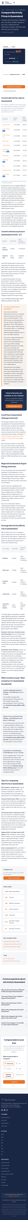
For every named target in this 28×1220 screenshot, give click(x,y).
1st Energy (5, 159)
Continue (14, 1082)
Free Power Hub (5, 1165)
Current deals (4, 1168)
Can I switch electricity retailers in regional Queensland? (12, 997)
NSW (2, 1134)
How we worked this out (10, 91)
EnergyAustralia (6, 170)
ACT (2, 1151)
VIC (2, 1140)
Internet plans (5, 1123)
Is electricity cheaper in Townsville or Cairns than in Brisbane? (12, 1023)
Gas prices (4, 1120)
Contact (3, 1182)
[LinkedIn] (4, 1110)
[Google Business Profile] (7, 1110)
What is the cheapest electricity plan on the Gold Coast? (11, 1017)
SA (2, 1145)
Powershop (5, 155)
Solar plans (4, 1126)
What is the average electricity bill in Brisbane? (12, 1010)
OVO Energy (5, 174)
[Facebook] (2, 1110)
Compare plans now (14, 406)
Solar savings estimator (7, 1174)
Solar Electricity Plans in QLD (11, 947)
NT (2, 1154)
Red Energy (5, 141)
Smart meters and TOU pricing (11, 961)
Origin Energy (6, 145)
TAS (2, 1148)
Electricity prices (5, 1117)
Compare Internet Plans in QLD (12, 944)
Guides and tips (5, 1162)
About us (3, 1177)
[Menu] (14, 2)
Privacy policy (4, 1185)
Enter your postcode (14, 878)
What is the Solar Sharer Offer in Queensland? (11, 1004)
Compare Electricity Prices (12, 10)
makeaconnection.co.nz (14, 1196)
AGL (3, 166)
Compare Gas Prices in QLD (11, 941)
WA (2, 1143)
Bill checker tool (5, 1171)
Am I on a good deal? (8, 958)
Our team (3, 1179)
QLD (2, 1137)
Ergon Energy (6, 129)
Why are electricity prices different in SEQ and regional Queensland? (12, 990)
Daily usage (5, 74)
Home (2, 10)
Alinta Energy (6, 124)
